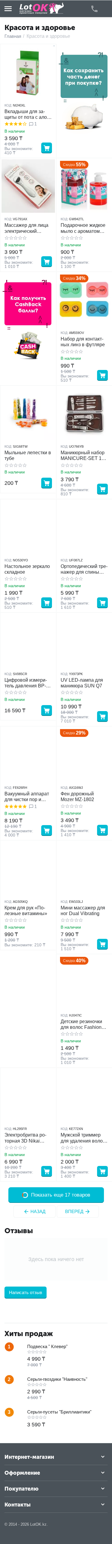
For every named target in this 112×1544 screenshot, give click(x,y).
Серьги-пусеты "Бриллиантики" (59, 1411)
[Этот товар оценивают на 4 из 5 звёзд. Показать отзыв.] (15, 124)
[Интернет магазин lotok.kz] (41, 8)
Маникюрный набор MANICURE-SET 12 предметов (83, 455)
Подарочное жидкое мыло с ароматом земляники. (83, 228)
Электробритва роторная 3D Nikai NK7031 (25, 1137)
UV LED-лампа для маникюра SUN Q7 (82, 682)
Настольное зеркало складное (27, 569)
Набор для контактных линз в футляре (83, 341)
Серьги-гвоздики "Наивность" (57, 1379)
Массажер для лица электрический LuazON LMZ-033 (26, 228)
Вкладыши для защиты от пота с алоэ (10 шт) (26, 114)
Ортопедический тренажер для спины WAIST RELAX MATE (84, 569)
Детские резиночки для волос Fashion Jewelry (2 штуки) (81, 1024)
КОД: (8, 105)
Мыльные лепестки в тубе (27, 455)
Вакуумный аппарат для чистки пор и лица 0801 (26, 796)
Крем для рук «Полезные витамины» (25, 910)
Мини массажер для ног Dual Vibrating (83, 910)
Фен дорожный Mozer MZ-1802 (77, 796)
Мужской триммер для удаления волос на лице (83, 1137)
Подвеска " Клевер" (47, 1346)
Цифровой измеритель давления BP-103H (25, 683)
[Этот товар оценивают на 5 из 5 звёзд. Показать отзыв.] (15, 806)
